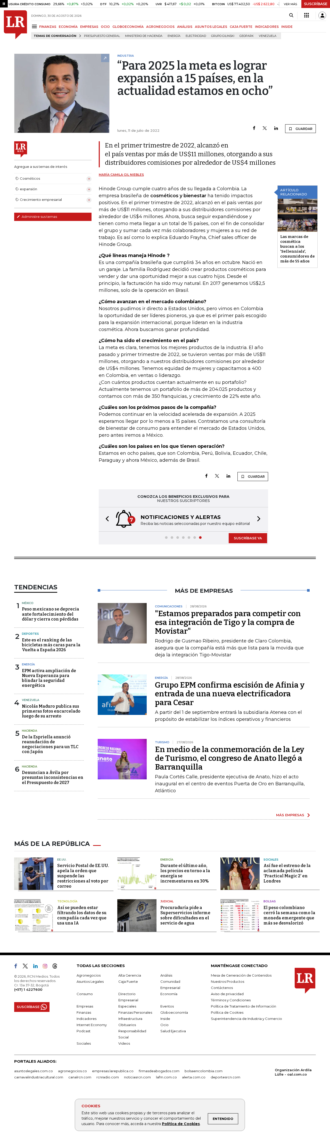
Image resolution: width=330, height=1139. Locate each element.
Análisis (166, 975)
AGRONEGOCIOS (160, 27)
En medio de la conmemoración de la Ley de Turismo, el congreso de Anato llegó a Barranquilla (229, 758)
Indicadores (86, 1019)
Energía (174, 36)
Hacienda (29, 730)
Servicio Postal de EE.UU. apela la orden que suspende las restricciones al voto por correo (83, 876)
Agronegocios (89, 975)
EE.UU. (62, 859)
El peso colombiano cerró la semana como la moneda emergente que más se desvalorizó (289, 915)
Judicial (167, 901)
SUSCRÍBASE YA (248, 538)
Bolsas (269, 901)
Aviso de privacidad (227, 994)
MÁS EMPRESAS (290, 815)
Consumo (85, 994)
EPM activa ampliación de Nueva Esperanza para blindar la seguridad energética (49, 678)
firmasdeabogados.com (159, 1071)
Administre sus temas (39, 216)
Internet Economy (92, 1025)
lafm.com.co (166, 1077)
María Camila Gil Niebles (121, 175)
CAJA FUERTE (241, 27)
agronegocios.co (72, 1071)
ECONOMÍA (68, 27)
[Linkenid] (37, 967)
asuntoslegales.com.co (33, 1071)
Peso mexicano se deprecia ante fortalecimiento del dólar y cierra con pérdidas (50, 614)
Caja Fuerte (128, 981)
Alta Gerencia (129, 975)
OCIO (105, 27)
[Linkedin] (276, 128)
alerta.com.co (193, 1077)
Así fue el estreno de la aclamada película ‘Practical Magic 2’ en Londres (287, 873)
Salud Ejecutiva (173, 1031)
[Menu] (35, 26)
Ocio (164, 1025)
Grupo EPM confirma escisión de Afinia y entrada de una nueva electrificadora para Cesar (229, 693)
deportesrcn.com (225, 1077)
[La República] (15, 24)
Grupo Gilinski (222, 36)
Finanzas (84, 1012)
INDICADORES (267, 27)
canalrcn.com (79, 1077)
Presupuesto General (102, 36)
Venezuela (267, 36)
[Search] (291, 15)
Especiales (127, 1006)
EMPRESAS (89, 27)
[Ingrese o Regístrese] (322, 15)
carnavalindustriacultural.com (38, 1077)
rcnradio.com (107, 1077)
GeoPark (247, 36)
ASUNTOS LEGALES (211, 27)
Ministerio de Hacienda (143, 36)
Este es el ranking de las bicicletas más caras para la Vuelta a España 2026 (51, 645)
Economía (168, 994)
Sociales (270, 859)
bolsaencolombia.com (203, 1071)
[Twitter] (264, 128)
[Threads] (57, 967)
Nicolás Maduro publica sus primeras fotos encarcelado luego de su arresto (51, 711)
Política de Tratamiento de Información (243, 1006)
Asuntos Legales (90, 981)
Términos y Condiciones (231, 1000)
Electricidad (196, 36)
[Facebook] (254, 128)
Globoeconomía (174, 1012)
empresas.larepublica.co (113, 1071)
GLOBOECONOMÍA (128, 27)
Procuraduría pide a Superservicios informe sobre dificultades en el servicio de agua (185, 915)
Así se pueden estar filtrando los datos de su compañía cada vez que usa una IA (81, 915)
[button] (106, 519)
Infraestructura (130, 1019)
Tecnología (67, 901)
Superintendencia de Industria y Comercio (246, 1019)
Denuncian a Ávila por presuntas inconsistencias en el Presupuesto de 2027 (52, 777)
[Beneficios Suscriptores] (306, 15)
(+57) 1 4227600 (28, 989)
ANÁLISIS (184, 27)
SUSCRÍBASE (315, 4)
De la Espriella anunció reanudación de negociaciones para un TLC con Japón (50, 744)
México (28, 603)
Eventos (167, 1006)
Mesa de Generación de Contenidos (241, 975)
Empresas (85, 1006)
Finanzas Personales (135, 1012)
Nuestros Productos (227, 981)
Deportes (30, 633)
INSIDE (287, 27)
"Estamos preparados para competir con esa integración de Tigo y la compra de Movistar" (228, 622)
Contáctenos (222, 988)
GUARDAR (303, 129)
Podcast (83, 1031)
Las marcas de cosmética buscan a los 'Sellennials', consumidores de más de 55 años (297, 248)
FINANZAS (47, 27)
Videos (124, 1043)
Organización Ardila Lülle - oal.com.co (293, 1072)
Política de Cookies (181, 1123)
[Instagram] (47, 967)
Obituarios (127, 1025)
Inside (165, 1019)
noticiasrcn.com (137, 1077)
